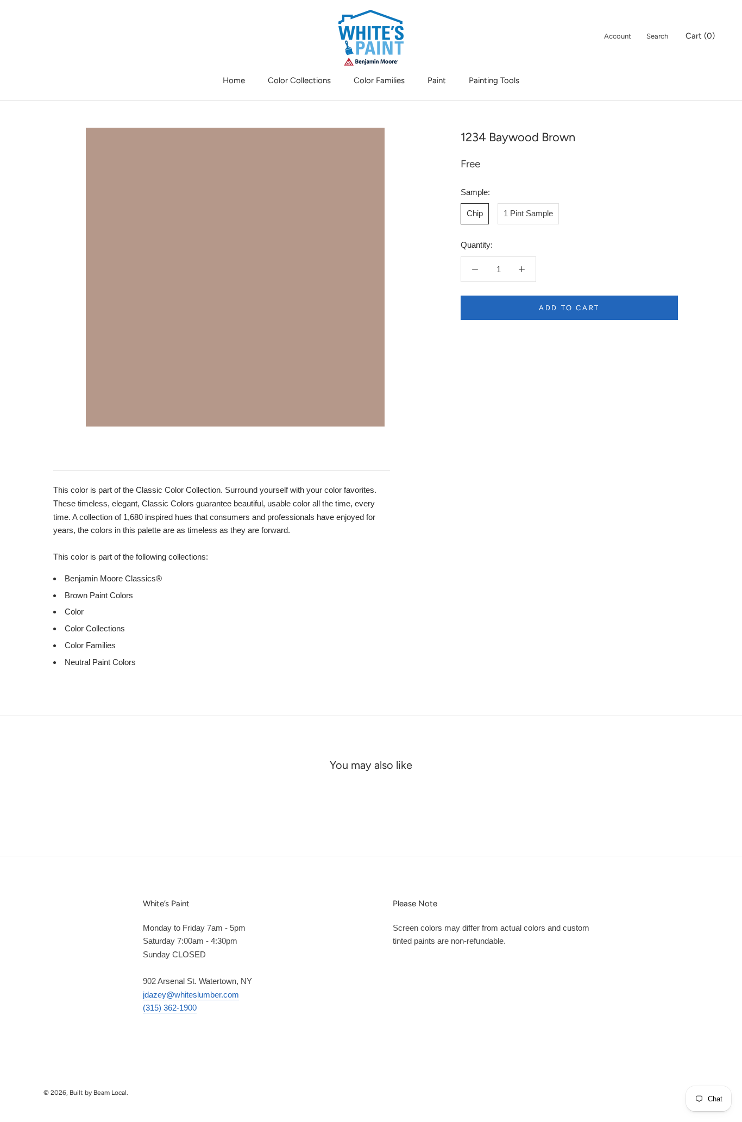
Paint (436, 80)
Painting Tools (494, 80)
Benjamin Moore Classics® (113, 578)
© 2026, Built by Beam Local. (85, 1092)
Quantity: (477, 244)
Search (657, 36)
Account (617, 36)
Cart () (700, 36)
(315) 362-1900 (170, 1007)
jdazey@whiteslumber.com (191, 994)
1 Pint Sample (528, 213)
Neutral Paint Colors (100, 662)
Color (74, 611)
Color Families (379, 80)
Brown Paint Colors (99, 595)
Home (234, 80)
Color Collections (299, 80)
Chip (475, 213)
